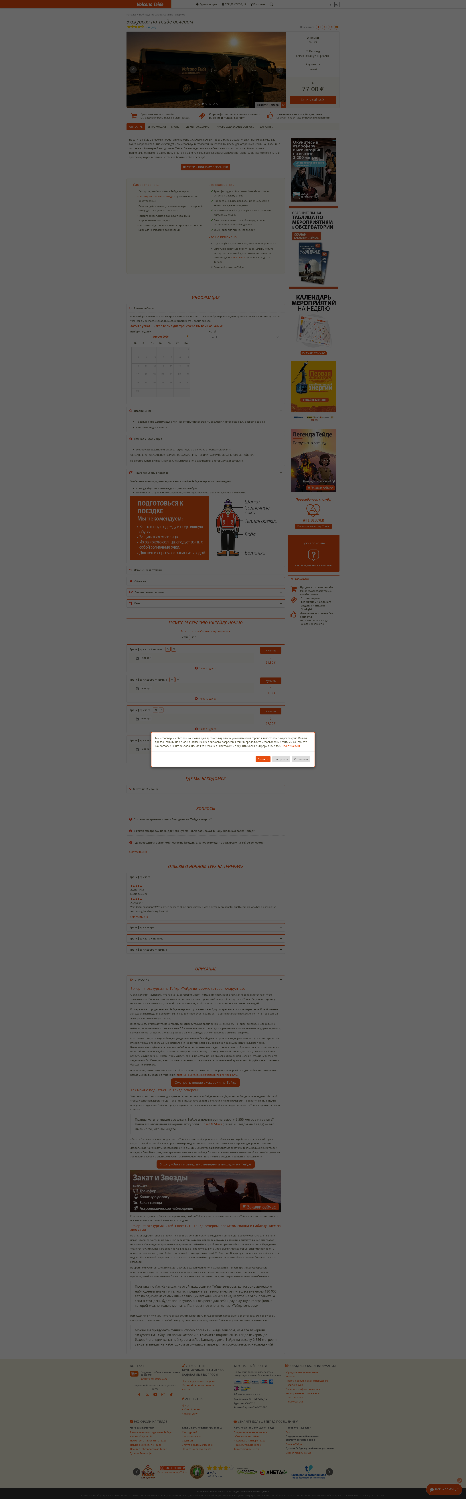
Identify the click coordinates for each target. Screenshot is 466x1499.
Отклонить (301, 759)
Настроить (281, 759)
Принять (263, 759)
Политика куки (291, 745)
